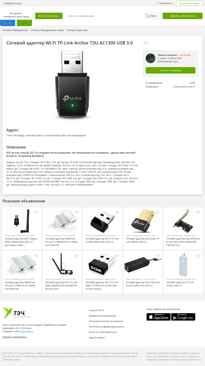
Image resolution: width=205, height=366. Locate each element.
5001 (175, 61)
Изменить (8, 23)
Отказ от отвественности (103, 332)
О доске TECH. (96, 310)
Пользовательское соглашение (106, 321)
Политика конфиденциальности (106, 326)
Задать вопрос (97, 337)
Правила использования (102, 315)
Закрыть (24, 23)
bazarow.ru (27, 331)
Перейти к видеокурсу (14, 336)
